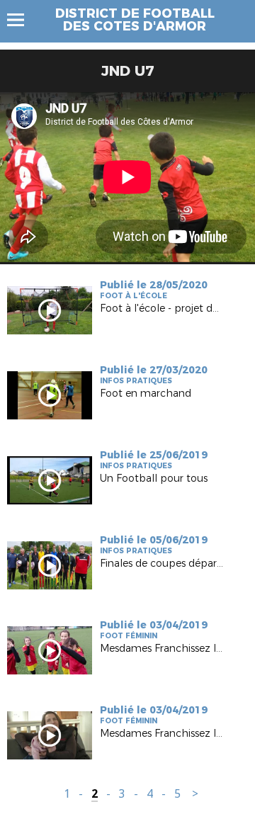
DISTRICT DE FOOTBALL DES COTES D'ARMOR (135, 20)
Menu (22, 19)
